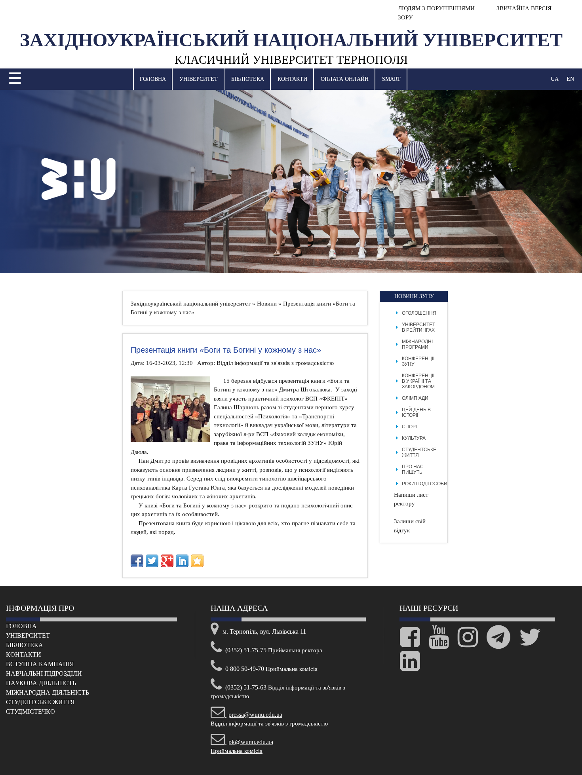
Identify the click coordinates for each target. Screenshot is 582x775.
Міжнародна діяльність (47, 692)
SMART (391, 79)
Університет (198, 79)
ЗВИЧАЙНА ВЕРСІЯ (523, 8)
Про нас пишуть (413, 469)
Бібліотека (247, 79)
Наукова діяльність (41, 683)
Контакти (292, 79)
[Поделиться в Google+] (167, 561)
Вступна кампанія (40, 664)
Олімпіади (415, 398)
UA (555, 79)
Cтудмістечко (30, 711)
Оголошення (419, 313)
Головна (153, 79)
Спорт (410, 426)
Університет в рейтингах (418, 327)
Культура (414, 438)
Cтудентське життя (40, 702)
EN (570, 79)
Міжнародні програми (417, 344)
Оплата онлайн (345, 79)
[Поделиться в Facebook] (137, 561)
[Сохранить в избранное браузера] (197, 561)
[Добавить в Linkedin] (182, 561)
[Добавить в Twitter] (152, 561)
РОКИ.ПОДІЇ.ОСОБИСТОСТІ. (434, 483)
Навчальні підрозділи (44, 673)
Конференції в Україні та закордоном (418, 381)
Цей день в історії (416, 412)
